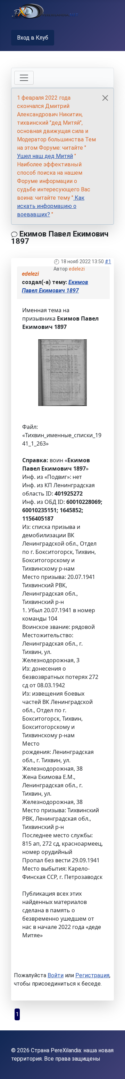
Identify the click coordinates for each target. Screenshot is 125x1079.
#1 (108, 261)
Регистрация (92, 975)
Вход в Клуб (32, 37)
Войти (56, 975)
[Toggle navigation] (24, 78)
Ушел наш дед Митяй (45, 156)
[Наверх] (112, 1066)
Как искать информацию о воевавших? (50, 206)
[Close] (105, 98)
